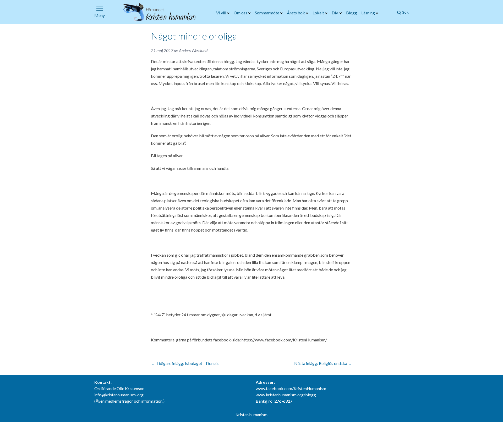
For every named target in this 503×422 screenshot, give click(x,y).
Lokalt (319, 12)
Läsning (368, 12)
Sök (405, 12)
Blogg (351, 12)
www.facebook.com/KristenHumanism (291, 388)
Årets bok (296, 12)
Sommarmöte (267, 12)
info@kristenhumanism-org (119, 394)
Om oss (241, 12)
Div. (335, 12)
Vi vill (221, 12)
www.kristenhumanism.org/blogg (286, 394)
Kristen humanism (251, 414)
